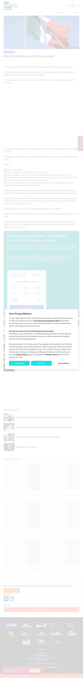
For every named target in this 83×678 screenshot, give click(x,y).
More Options (63, 363)
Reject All (41, 363)
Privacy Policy (21, 354)
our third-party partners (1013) (47, 320)
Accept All (19, 363)
